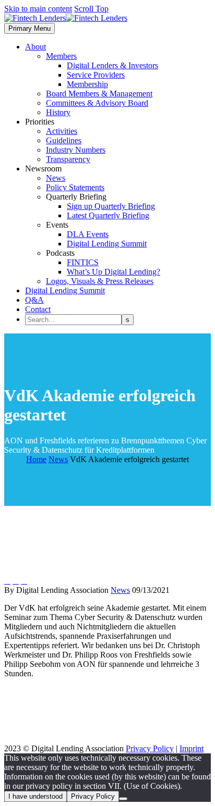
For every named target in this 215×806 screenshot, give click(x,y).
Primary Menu (29, 28)
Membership (87, 84)
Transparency (68, 159)
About (35, 46)
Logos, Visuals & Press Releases (99, 281)
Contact (38, 309)
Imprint (192, 748)
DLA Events (88, 234)
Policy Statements (75, 187)
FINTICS (83, 262)
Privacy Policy (150, 748)
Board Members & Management (99, 93)
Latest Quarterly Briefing (108, 215)
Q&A (34, 299)
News (55, 177)
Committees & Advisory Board (97, 102)
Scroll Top (91, 8)
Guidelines (63, 140)
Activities (61, 131)
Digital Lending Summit (107, 243)
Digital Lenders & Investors (112, 65)
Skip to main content (38, 8)
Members (61, 56)
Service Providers (96, 74)
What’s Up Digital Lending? (113, 271)
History (58, 112)
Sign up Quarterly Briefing (111, 206)
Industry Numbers (75, 149)
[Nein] (123, 798)
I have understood (35, 796)
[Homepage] (65, 18)
